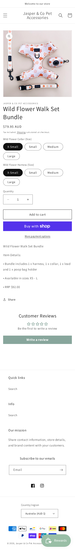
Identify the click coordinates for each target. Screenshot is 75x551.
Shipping (21, 132)
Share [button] (12, 299)
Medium (53, 147)
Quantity (8, 191)
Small (33, 147)
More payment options (37, 236)
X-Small (13, 147)
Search (13, 389)
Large (11, 156)
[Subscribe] (61, 470)
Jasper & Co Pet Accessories (31, 543)
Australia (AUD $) (35, 513)
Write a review (37, 339)
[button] (5, 15)
